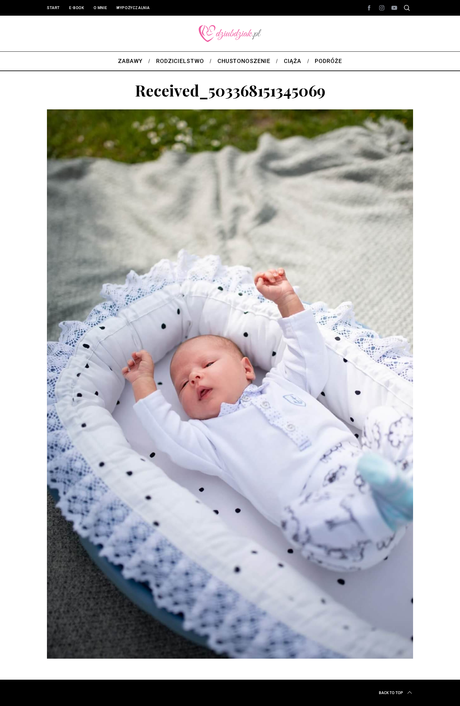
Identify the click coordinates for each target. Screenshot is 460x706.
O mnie (100, 8)
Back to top (391, 693)
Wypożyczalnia (133, 8)
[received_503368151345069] (230, 656)
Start (53, 8)
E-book (76, 8)
